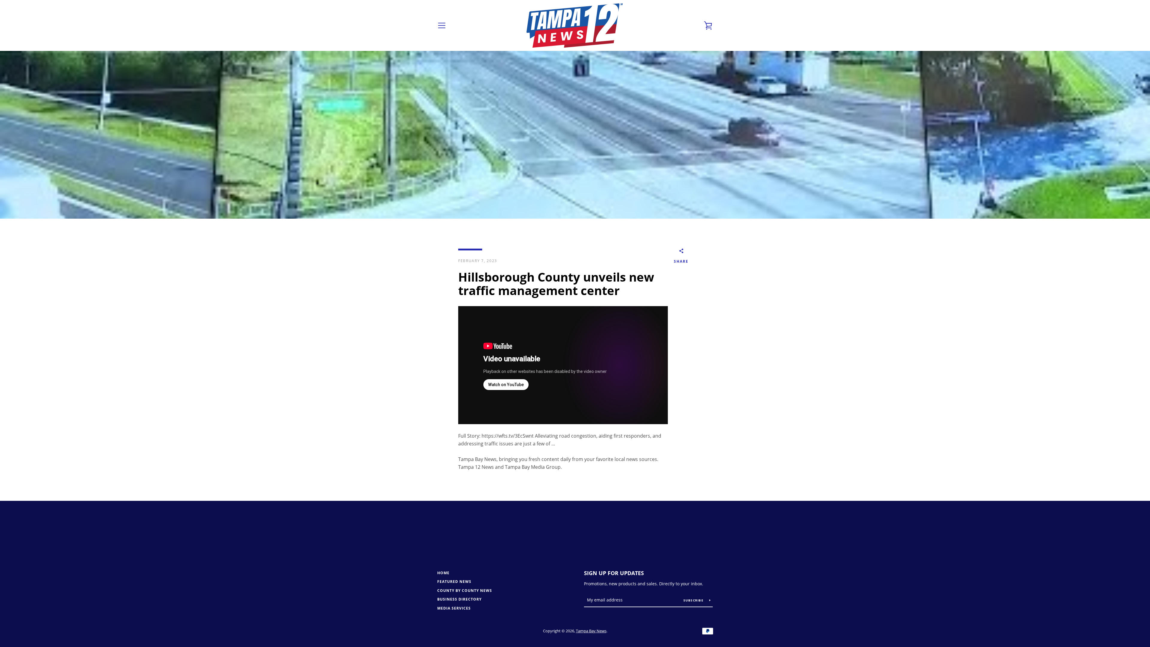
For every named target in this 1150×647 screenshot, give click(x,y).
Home (443, 572)
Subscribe (694, 600)
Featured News (454, 581)
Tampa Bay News (591, 631)
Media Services (454, 608)
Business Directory (459, 599)
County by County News (464, 590)
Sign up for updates (614, 573)
